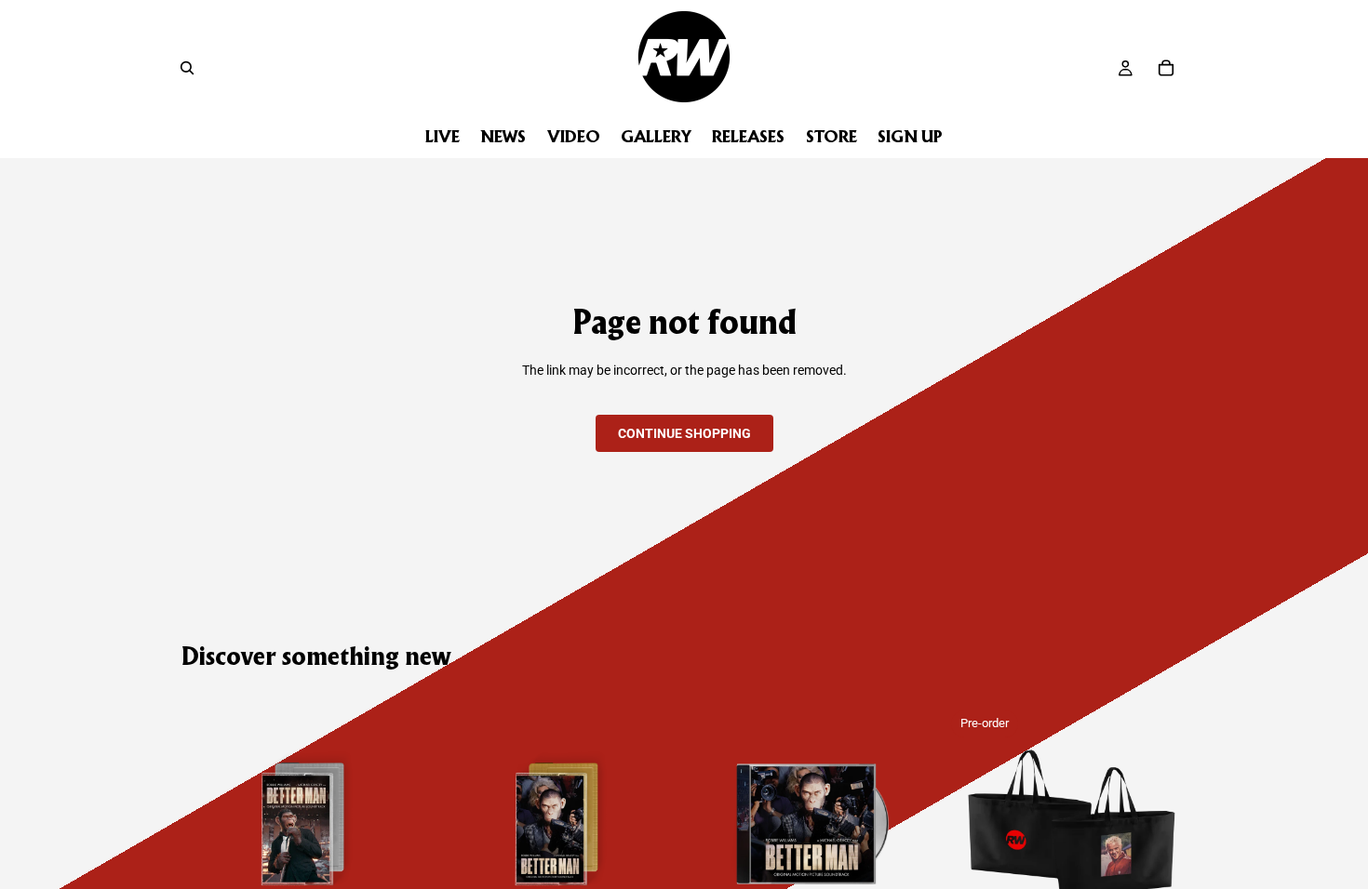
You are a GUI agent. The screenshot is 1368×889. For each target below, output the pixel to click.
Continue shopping (684, 433)
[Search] (187, 67)
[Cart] (1166, 67)
